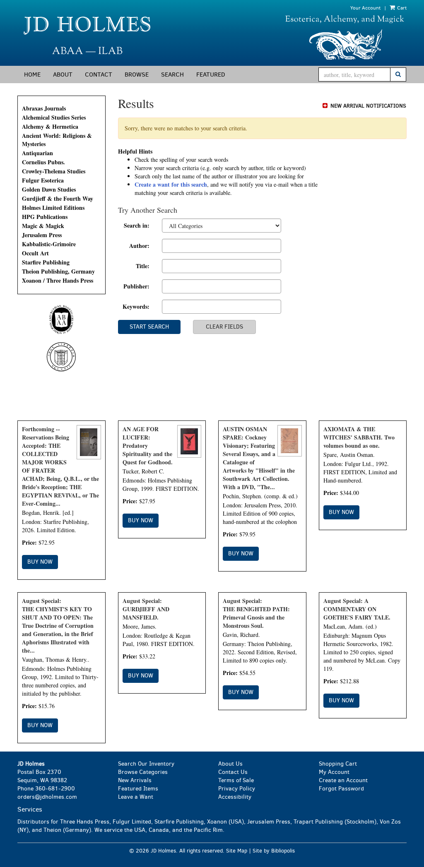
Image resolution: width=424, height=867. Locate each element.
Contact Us (233, 772)
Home (32, 74)
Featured (210, 74)
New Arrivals (135, 780)
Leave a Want (135, 797)
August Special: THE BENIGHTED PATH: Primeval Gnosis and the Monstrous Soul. (256, 613)
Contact (98, 74)
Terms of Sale (236, 780)
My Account (334, 772)
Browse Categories (143, 772)
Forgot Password (341, 789)
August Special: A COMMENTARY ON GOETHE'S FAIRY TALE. (356, 609)
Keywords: (136, 306)
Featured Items (138, 789)
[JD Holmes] (111, 38)
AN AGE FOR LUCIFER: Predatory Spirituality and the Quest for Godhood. (148, 445)
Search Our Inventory (146, 764)
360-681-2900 (55, 789)
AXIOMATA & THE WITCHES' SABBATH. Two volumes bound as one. (359, 437)
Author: (139, 245)
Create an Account (343, 780)
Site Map (236, 850)
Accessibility (234, 797)
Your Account (365, 8)
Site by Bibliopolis (274, 850)
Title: (142, 266)
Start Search (149, 327)
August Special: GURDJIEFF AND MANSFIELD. (146, 609)
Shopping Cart (338, 764)
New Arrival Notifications (367, 105)
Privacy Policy (236, 789)
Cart (401, 8)
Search (172, 74)
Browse (137, 74)
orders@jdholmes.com (47, 797)
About (62, 74)
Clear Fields (224, 327)
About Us (230, 764)
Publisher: (136, 286)
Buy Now (40, 562)
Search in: (136, 225)
